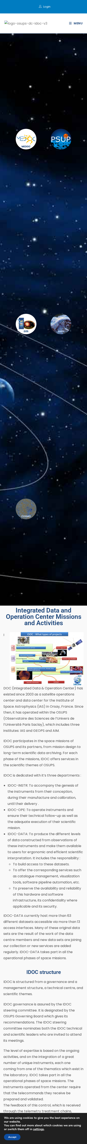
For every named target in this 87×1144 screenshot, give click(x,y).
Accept (12, 1137)
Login (46, 7)
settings (38, 1129)
